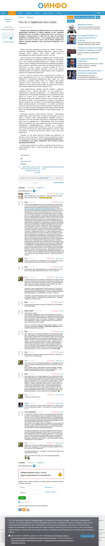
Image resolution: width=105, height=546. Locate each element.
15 (11, 34)
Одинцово (30, 17)
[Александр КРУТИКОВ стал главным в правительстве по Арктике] (71, 39)
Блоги (37, 13)
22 (11, 36)
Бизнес (59, 13)
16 (12, 34)
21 (9, 36)
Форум (29, 13)
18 (4, 36)
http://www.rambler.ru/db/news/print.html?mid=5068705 (40, 209)
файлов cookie (37, 520)
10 (2, 34)
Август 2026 (8, 27)
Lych (26, 258)
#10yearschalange (8, 42)
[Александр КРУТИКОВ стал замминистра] (71, 63)
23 (12, 36)
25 (4, 38)
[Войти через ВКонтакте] (20, 509)
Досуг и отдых (48, 13)
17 (2, 36)
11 (4, 34)
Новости (12, 13)
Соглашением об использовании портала (58, 540)
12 (6, 34)
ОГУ (98, 17)
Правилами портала (18, 543)
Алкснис (71, 21)
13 (7, 34)
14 (9, 34)
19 (6, 36)
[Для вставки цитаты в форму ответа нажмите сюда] (61, 193)
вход (98, 12)
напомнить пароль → (51, 492)
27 (7, 38)
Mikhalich (27, 193)
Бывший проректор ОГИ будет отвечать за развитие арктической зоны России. (89, 43)
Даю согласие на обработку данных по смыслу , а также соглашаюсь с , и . (42, 539)
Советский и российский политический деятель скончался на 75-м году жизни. (89, 28)
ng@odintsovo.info (26, 161)
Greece (27, 403)
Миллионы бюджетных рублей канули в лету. (89, 53)
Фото (21, 13)
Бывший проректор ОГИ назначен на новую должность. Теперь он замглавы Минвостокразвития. (90, 65)
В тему (70, 17)
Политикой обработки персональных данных (27, 540)
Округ (3, 13)
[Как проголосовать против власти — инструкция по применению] (71, 74)
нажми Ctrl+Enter (44, 178)
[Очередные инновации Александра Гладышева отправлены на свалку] (71, 52)
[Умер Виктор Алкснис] (71, 28)
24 (2, 38)
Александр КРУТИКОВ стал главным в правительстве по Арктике (88, 38)
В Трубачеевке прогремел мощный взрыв (52, 168)
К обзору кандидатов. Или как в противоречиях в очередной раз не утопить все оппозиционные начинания (90, 77)
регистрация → (49, 487)
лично (57, 193)
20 (7, 36)
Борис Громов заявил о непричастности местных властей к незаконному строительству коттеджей (30, 169)
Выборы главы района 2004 (84, 17)
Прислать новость (58, 182)
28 (9, 38)
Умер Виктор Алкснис (85, 24)
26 (6, 38)
